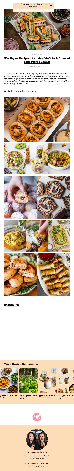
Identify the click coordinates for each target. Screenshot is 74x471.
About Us (47, 10)
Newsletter (29, 466)
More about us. (40, 458)
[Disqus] (37, 330)
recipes (54, 76)
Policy (47, 466)
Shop (33, 10)
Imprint (42, 466)
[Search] (16, 6)
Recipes (19, 10)
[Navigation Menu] (51, 5)
